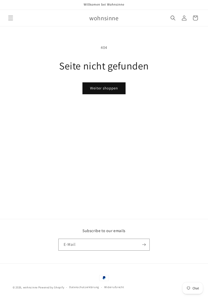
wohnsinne (30, 287)
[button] (10, 18)
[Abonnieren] (143, 245)
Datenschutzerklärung (84, 287)
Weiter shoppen (104, 88)
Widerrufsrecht (114, 287)
